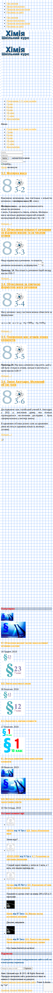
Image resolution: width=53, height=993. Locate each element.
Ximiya (10, 913)
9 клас (10, 110)
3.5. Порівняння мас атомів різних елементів (24, 338)
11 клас (10, 116)
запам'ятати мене (21, 158)
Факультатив (13, 119)
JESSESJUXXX (13, 856)
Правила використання (18, 9)
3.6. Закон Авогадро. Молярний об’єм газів (22, 383)
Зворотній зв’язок (16, 6)
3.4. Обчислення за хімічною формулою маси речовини (20, 285)
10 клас (10, 113)
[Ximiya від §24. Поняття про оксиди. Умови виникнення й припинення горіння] (11, 933)
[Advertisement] (26, 71)
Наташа (10, 885)
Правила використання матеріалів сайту (18, 982)
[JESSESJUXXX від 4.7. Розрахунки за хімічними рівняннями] (11, 850)
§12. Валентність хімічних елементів (18, 721)
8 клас (10, 107)
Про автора (12, 3)
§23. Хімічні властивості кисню (16, 683)
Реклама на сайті (15, 12)
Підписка (27, 968)
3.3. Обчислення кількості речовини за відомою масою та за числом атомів (26, 232)
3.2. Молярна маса (14, 173)
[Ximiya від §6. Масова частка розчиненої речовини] (11, 908)
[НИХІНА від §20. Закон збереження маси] (11, 825)
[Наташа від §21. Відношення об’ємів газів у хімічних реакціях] (11, 879)
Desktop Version (9, 990)
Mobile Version (25, 990)
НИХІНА (10, 830)
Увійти (4, 158)
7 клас (10, 104)
